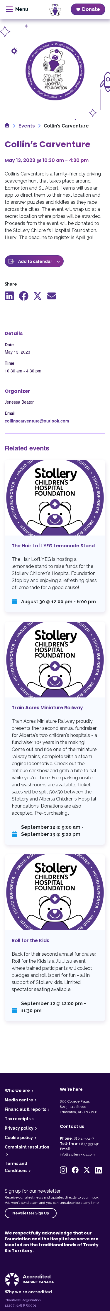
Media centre (19, 1100)
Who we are (17, 1090)
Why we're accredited (28, 1292)
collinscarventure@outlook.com (37, 421)
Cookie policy (19, 1137)
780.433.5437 (84, 1138)
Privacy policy (19, 1128)
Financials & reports (25, 1109)
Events (26, 126)
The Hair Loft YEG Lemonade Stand (55, 536)
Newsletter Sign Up (30, 1213)
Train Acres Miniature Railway (55, 733)
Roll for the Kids (55, 937)
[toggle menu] (17, 9)
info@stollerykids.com (77, 1154)
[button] (63, 1170)
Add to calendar (35, 261)
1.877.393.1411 (89, 1144)
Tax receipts (18, 1118)
